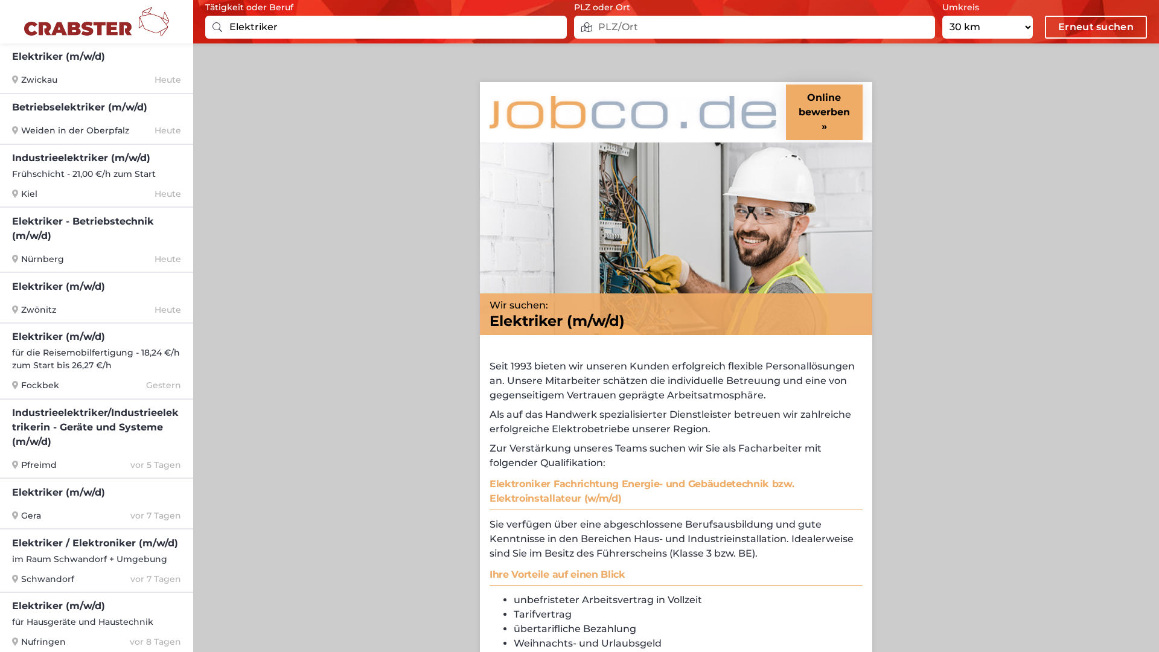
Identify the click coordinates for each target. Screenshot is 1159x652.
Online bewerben (824, 105)
